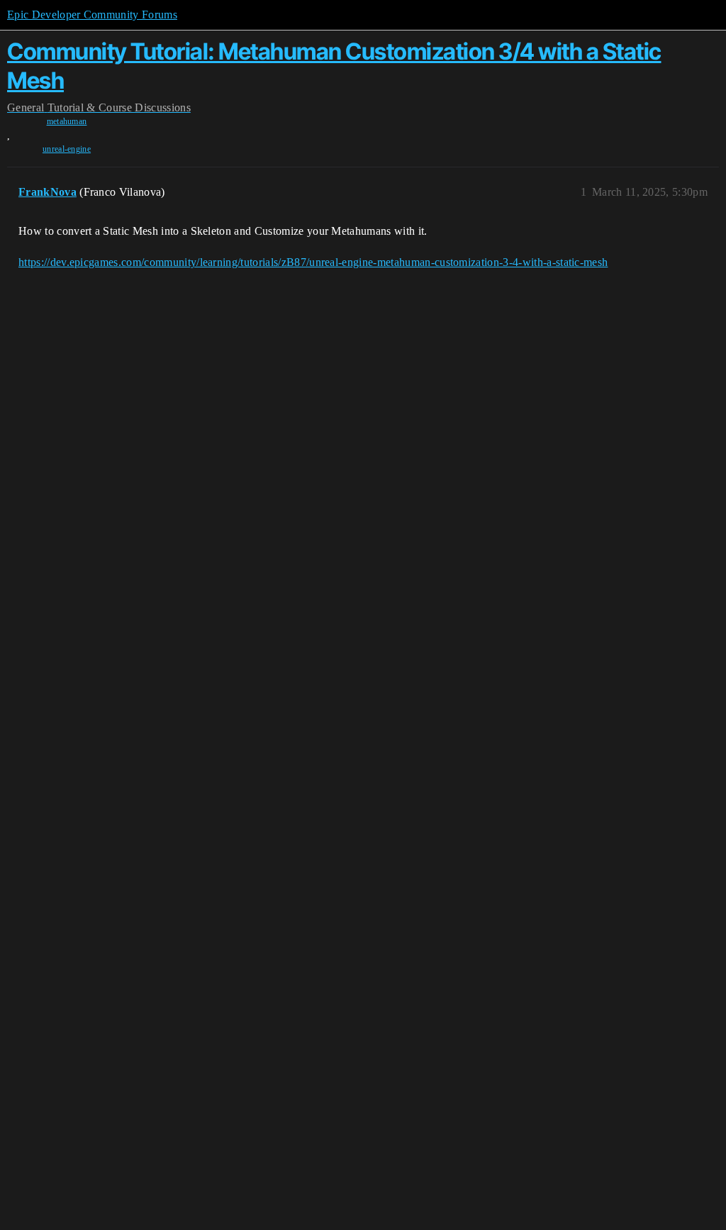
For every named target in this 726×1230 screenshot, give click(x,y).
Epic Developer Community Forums (92, 15)
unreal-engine (67, 149)
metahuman (67, 121)
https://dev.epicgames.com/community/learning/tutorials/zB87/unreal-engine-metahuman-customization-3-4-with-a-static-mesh (313, 262)
